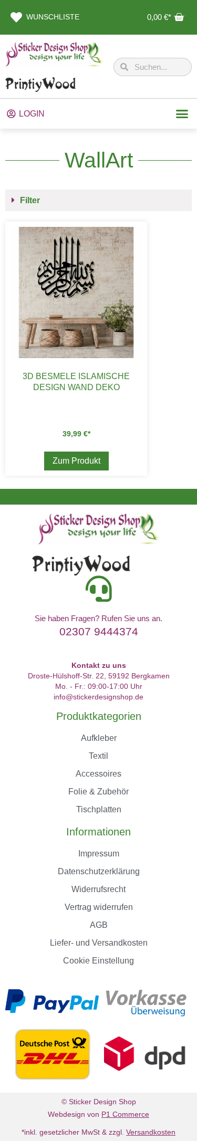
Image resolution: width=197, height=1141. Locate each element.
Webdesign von (98, 1114)
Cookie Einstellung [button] (98, 960)
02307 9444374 (98, 631)
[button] (182, 114)
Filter (30, 200)
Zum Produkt (76, 460)
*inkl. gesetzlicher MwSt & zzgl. (98, 1132)
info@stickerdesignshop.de (98, 697)
